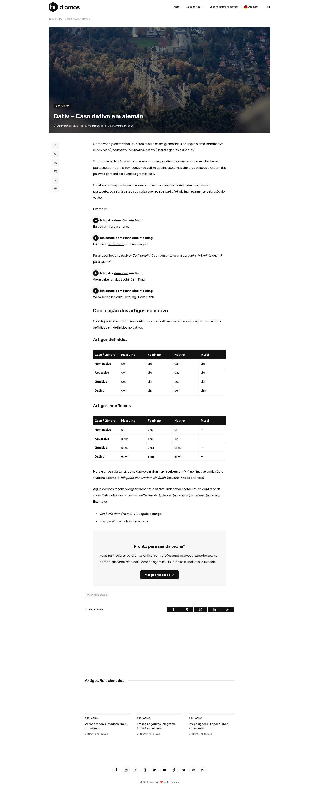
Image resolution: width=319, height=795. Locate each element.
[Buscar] (268, 7)
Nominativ (102, 150)
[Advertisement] (159, 644)
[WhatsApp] (55, 180)
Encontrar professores (224, 6)
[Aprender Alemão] (64, 7)
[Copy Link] (55, 189)
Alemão (253, 6)
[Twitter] (55, 154)
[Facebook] (55, 145)
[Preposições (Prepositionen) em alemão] (211, 701)
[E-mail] (55, 171)
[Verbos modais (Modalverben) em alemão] (107, 701)
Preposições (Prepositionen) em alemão (209, 726)
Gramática (62, 106)
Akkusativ (136, 150)
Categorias (193, 6)
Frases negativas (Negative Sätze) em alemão (156, 726)
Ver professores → (159, 575)
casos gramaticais (97, 595)
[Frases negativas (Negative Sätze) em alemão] (159, 701)
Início (176, 6)
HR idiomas (173, 782)
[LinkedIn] (55, 163)
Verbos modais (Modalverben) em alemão (106, 726)
